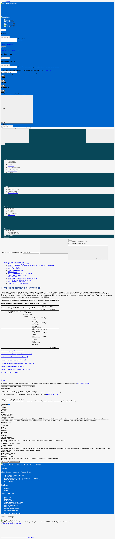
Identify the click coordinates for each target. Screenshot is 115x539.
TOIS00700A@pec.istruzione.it (24, 480)
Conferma (9, 126)
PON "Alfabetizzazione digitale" (17, 275)
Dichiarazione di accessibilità (12, 503)
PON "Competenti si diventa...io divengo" (20, 280)
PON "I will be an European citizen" (18, 283)
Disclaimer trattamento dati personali (11, 523)
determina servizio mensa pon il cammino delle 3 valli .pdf (17, 363)
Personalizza (4, 386)
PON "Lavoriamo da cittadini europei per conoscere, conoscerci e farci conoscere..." (32, 265)
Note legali (7, 499)
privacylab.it (4, 404)
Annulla (3, 126)
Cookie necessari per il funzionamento (12, 399)
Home (70, 240)
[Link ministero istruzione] (9, 3)
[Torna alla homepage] (57, 128)
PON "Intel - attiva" (13, 267)
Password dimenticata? (7, 44)
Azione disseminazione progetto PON (18, 264)
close (2, 144)
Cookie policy (8, 497)
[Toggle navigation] (15, 136)
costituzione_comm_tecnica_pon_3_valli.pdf (13, 360)
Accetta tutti (28, 386)
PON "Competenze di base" (16, 270)
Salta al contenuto (6, 1)
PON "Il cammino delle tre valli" (17, 281)
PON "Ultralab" (12, 272)
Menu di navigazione (101, 259)
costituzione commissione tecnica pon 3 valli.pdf (14, 357)
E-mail (19, 67)
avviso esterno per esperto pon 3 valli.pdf (12, 351)
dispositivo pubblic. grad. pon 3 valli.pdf (12, 366)
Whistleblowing (8, 507)
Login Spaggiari (47, 70)
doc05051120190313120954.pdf (10, 372)
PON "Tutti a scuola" (14, 268)
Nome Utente (21, 39)
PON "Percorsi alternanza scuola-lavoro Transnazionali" (24, 278)
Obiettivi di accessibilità (11, 505)
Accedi (3, 30)
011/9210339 (10, 476)
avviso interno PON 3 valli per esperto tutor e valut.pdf (16, 354)
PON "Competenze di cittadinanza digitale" (20, 273)
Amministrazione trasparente (12, 510)
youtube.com (4, 425)
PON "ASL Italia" (13, 277)
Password (20, 41)
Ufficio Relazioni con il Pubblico (13, 502)
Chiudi (3, 80)
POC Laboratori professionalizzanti (78, 241)
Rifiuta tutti (15, 386)
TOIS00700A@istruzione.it (23, 478)
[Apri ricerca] (100, 136)
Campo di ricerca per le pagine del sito (11, 252)
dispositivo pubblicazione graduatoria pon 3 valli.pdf (15, 369)
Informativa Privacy (10, 500)
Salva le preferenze (15, 461)
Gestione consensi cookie (11, 508)
